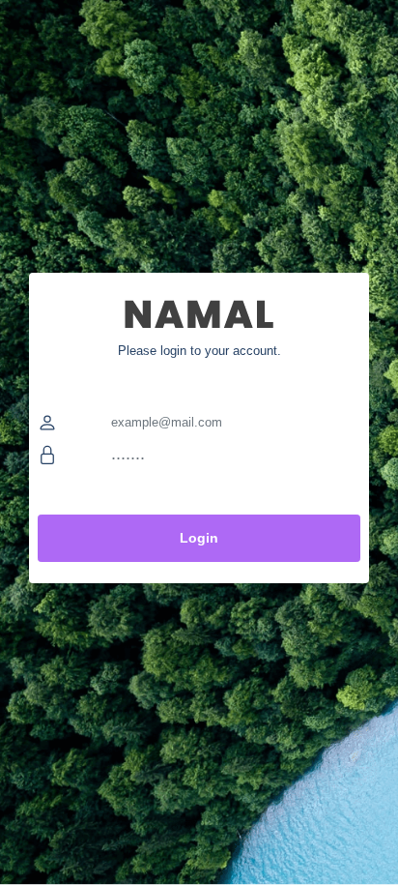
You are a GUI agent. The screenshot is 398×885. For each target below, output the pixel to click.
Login (199, 538)
